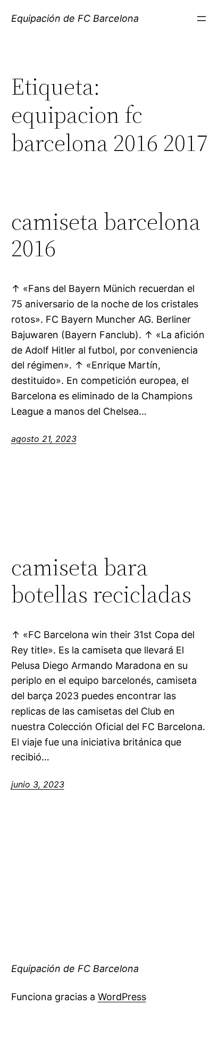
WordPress (122, 996)
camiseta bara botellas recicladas (101, 581)
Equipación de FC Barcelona (75, 18)
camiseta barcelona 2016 (105, 235)
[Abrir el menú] (201, 18)
